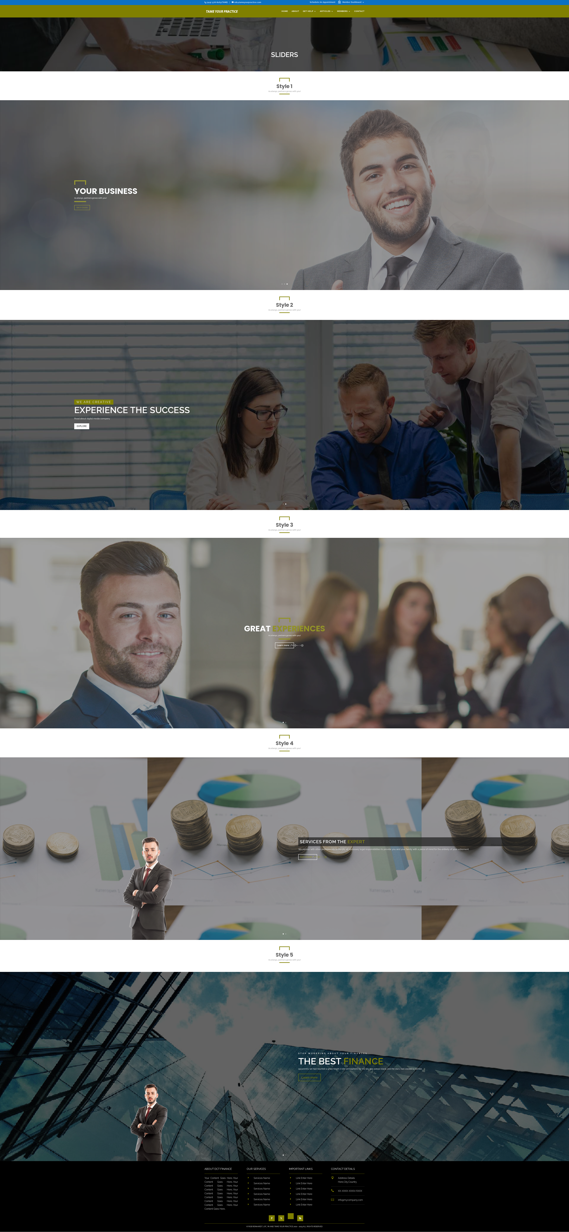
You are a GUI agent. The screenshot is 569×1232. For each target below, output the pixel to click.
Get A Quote (82, 226)
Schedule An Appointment (322, 2)
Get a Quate (306, 875)
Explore (82, 426)
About (295, 11)
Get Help (308, 11)
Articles (325, 11)
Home (285, 11)
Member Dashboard (352, 2)
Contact (359, 11)
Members (342, 11)
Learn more (283, 664)
